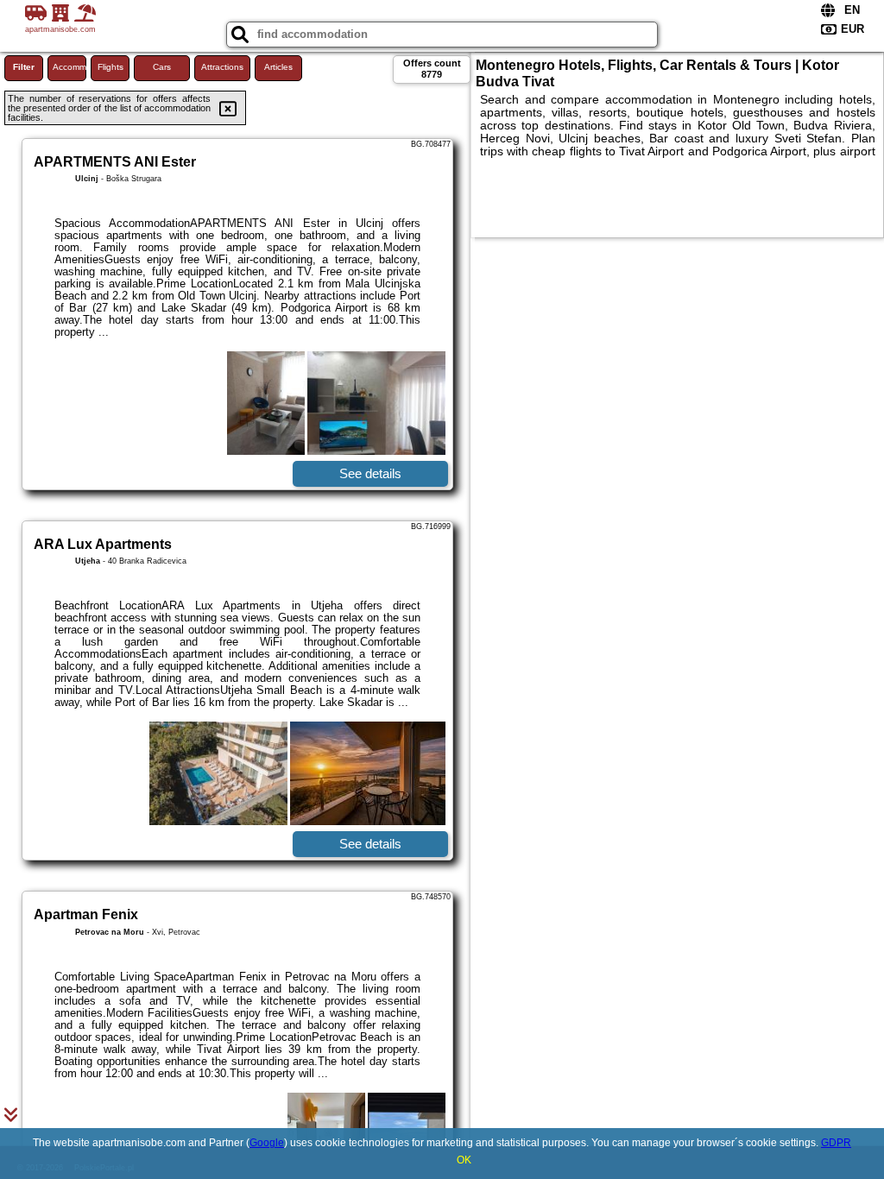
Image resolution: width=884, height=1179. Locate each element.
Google (266, 1143)
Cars (162, 67)
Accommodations (69, 67)
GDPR (836, 1143)
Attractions (222, 67)
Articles (278, 67)
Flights (110, 67)
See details (370, 473)
